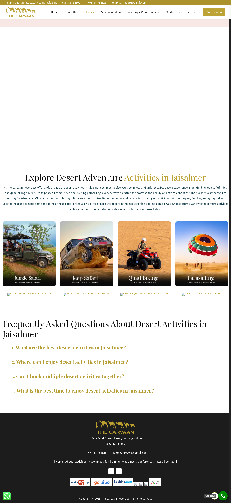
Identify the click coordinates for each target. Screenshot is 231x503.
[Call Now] (223, 495)
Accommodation (99, 461)
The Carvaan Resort (113, 498)
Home (59, 461)
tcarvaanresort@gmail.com (129, 2)
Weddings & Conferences (138, 461)
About (69, 461)
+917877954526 (96, 2)
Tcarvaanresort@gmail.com (130, 452)
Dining (116, 461)
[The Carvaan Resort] (21, 12)
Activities (80, 461)
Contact (170, 461)
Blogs (159, 461)
